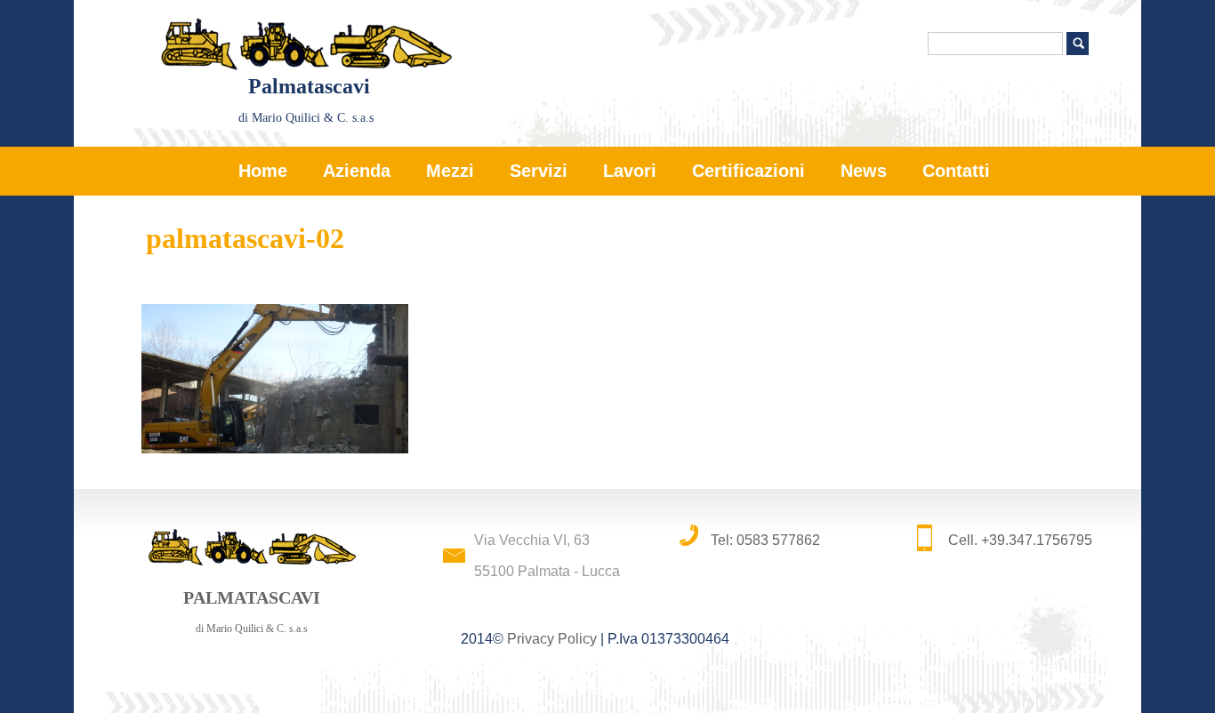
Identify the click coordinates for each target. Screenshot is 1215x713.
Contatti (956, 170)
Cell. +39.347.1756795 (1020, 540)
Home (262, 170)
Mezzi (450, 170)
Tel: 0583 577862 (765, 540)
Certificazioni (748, 170)
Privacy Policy (552, 638)
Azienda (356, 170)
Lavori (629, 170)
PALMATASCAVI (251, 611)
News (864, 170)
